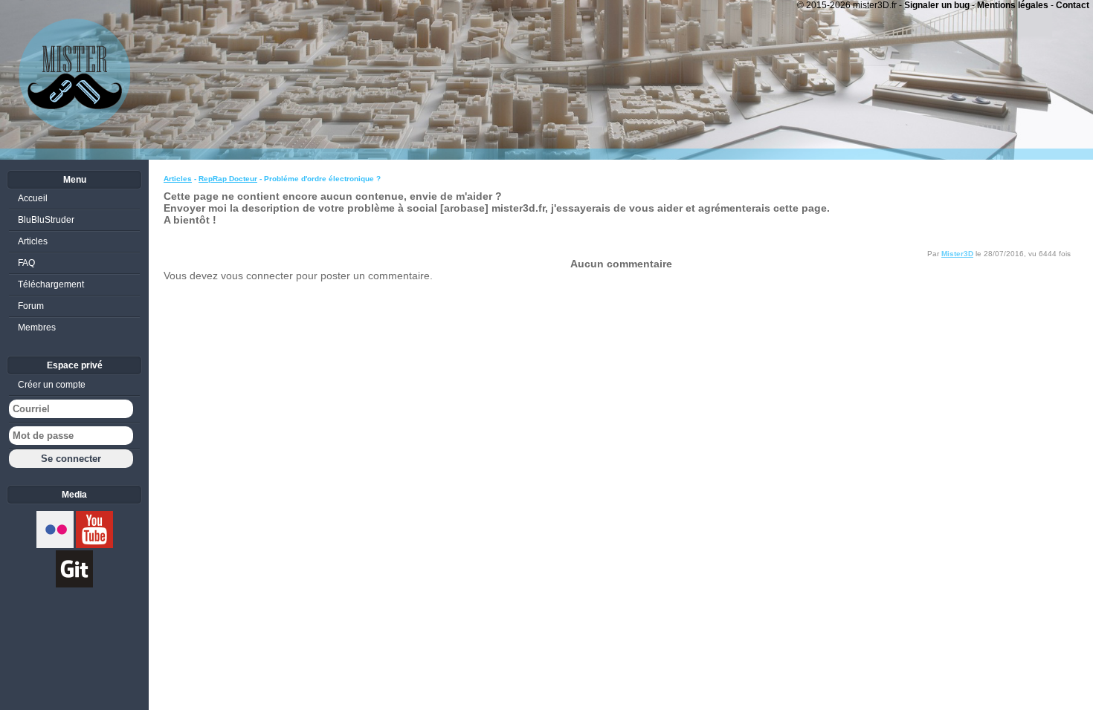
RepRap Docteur (228, 179)
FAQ (26, 263)
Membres (37, 327)
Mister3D (957, 254)
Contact (1072, 5)
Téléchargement (51, 284)
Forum (31, 306)
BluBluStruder (46, 220)
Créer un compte (52, 385)
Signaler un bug (937, 5)
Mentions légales (1012, 5)
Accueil (33, 198)
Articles (178, 179)
